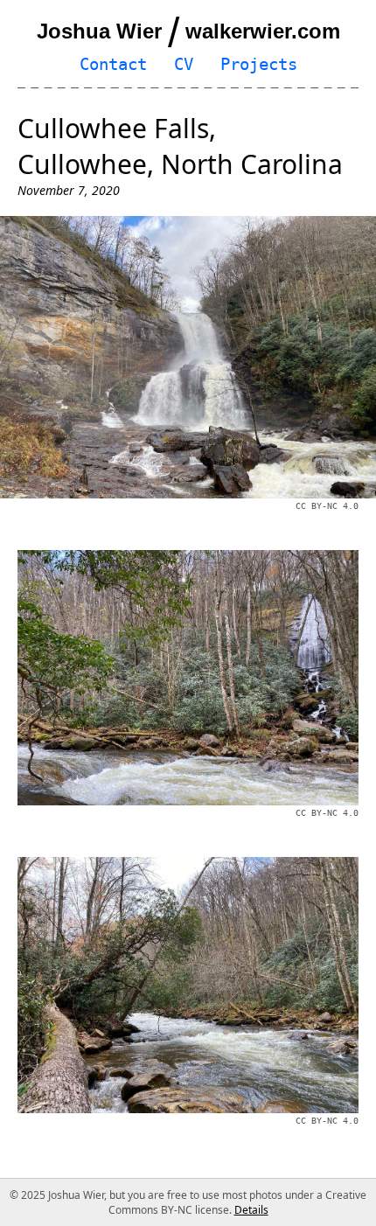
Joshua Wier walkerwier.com (188, 31)
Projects (258, 64)
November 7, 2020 (68, 190)
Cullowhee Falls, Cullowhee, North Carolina (180, 146)
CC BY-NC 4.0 (327, 506)
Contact (113, 64)
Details (251, 1209)
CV (183, 64)
